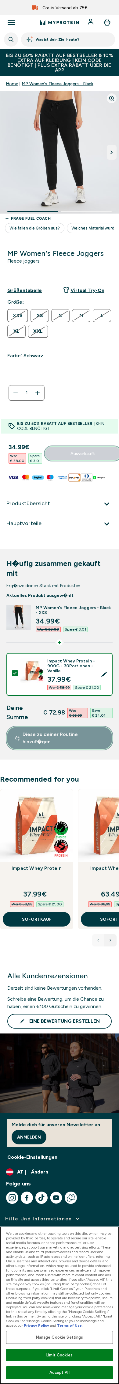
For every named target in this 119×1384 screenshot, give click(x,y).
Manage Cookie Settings (59, 1337)
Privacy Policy (36, 1325)
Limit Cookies (59, 1355)
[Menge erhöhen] (37, 392)
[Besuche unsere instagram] (12, 1198)
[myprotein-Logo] (59, 22)
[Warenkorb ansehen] (107, 22)
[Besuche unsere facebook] (27, 1198)
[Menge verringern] (15, 392)
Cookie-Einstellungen (32, 1157)
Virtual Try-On (87, 290)
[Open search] (11, 39)
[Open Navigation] (11, 22)
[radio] (17, 315)
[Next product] (110, 940)
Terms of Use (69, 1325)
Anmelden (29, 1137)
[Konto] (91, 22)
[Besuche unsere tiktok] (41, 1198)
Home (12, 83)
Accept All (59, 1372)
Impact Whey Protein (37, 868)
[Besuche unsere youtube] (56, 1198)
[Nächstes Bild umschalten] (112, 152)
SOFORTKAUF (37, 919)
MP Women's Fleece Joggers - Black (57, 83)
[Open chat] (71, 1198)
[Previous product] (98, 940)
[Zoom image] (112, 98)
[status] (26, 392)
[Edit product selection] (104, 674)
